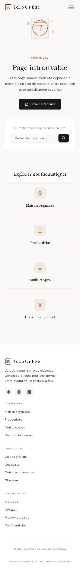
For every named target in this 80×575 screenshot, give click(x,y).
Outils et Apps (15, 427)
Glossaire (11, 480)
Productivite (13, 419)
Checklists (12, 465)
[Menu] (71, 7)
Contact (11, 509)
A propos (11, 502)
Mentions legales (17, 517)
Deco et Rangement (19, 435)
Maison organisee (17, 412)
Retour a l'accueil (42, 104)
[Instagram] (18, 392)
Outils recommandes (20, 472)
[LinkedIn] (29, 392)
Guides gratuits (16, 457)
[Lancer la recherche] (63, 138)
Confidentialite (15, 525)
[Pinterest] (8, 392)
